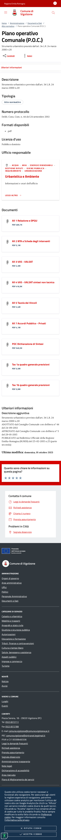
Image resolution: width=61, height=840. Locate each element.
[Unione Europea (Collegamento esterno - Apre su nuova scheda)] (30, 551)
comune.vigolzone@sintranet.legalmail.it (25, 735)
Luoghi (5, 701)
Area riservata (8, 775)
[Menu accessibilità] (4, 836)
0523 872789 (12, 726)
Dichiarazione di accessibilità (15, 770)
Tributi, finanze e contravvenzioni (18, 643)
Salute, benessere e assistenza (16, 652)
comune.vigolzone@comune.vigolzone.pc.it (29, 731)
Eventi (5, 706)
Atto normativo (8, 26)
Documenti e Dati (35, 23)
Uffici (4, 587)
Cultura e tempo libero (12, 648)
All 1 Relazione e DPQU (24, 221)
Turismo (5, 666)
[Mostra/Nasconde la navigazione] (5, 12)
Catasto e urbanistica (12, 616)
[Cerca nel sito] (53, 12)
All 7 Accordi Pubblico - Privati (29, 323)
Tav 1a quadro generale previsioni (31, 364)
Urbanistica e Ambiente (22, 176)
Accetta (32, 834)
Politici (5, 592)
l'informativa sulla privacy (17, 820)
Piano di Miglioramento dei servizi (18, 779)
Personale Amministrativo (14, 596)
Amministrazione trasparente (16, 761)
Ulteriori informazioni (11, 67)
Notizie (5, 681)
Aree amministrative (12, 583)
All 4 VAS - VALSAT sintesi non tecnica (33, 282)
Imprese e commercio (12, 661)
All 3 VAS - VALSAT (22, 262)
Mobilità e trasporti (11, 621)
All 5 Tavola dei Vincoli (24, 303)
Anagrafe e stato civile (12, 625)
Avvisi (5, 686)
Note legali (7, 766)
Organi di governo (10, 578)
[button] (14, 3)
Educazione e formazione (14, 639)
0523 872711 (12, 722)
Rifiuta (33, 828)
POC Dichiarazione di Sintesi (27, 344)
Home (4, 23)
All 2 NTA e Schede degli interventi (31, 241)
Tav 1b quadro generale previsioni (31, 385)
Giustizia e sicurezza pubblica (16, 630)
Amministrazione (17, 23)
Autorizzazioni (8, 634)
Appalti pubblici (9, 657)
